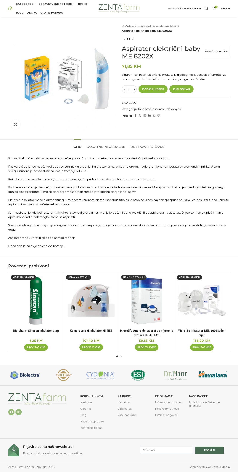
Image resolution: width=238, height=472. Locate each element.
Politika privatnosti (167, 408)
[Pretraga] (206, 8)
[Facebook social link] (135, 115)
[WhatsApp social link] (154, 115)
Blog (83, 415)
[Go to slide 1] (117, 356)
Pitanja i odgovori (166, 415)
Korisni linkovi (91, 396)
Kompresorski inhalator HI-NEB (91, 331)
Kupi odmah (181, 89)
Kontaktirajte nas (91, 428)
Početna (128, 26)
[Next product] (133, 39)
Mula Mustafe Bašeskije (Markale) (204, 404)
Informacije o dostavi (168, 402)
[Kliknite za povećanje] (15, 124)
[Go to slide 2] (121, 356)
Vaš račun (124, 402)
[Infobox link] (72, 450)
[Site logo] (10, 8)
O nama (85, 408)
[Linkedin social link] (149, 115)
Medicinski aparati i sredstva (157, 26)
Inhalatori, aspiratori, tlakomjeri (159, 109)
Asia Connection (216, 51)
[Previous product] (124, 39)
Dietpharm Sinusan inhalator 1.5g (36, 331)
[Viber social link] (158, 115)
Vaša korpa (125, 408)
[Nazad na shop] (128, 39)
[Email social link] (144, 115)
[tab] (77, 145)
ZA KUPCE (124, 396)
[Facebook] (11, 412)
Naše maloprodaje (92, 421)
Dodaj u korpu (153, 89)
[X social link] (140, 115)
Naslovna (86, 402)
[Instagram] (18, 412)
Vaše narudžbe (127, 415)
